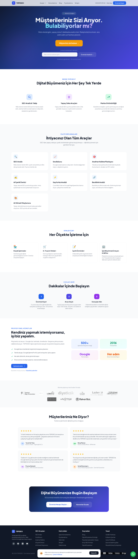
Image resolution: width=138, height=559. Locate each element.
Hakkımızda (62, 545)
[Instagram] (13, 543)
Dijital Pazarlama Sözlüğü (89, 537)
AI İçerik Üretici (39, 542)
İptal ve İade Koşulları (112, 542)
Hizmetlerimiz (52, 3)
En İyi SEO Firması (87, 542)
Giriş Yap (109, 3)
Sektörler (62, 540)
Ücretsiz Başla (119, 3)
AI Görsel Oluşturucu (41, 545)
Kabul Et (94, 553)
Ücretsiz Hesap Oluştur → (59, 504)
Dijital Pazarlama (87, 545)
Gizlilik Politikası (110, 534)
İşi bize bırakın (18, 366)
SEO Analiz (38, 534)
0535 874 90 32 (100, 3)
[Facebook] (18, 543)
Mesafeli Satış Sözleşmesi (113, 545)
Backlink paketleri (31, 370)
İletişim (77, 3)
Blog (60, 3)
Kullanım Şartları (110, 537)
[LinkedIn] (22, 543)
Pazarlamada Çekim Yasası (90, 540)
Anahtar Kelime (40, 540)
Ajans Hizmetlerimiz (65, 534)
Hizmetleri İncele (82, 505)
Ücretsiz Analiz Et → (87, 54)
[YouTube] (27, 543)
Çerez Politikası (110, 540)
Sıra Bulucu (38, 537)
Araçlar (42, 3)
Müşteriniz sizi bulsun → (69, 43)
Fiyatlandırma (68, 3)
